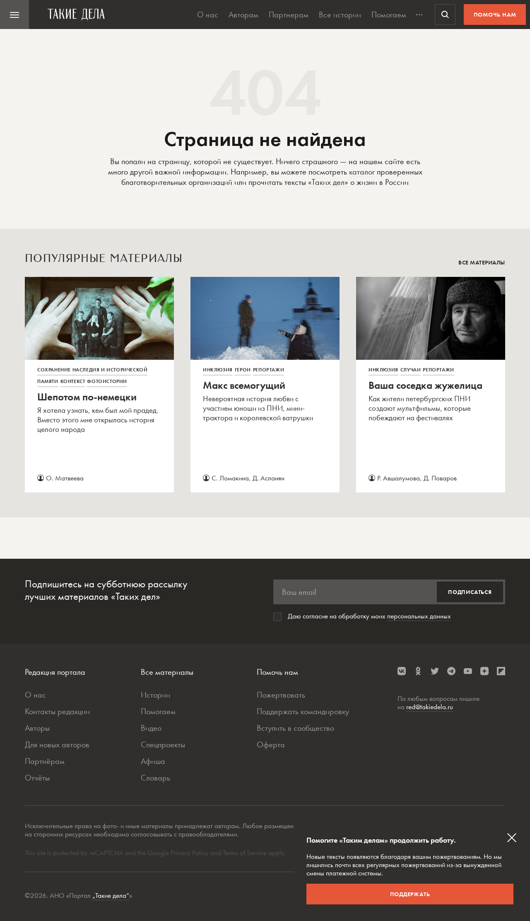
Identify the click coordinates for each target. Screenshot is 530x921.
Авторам (243, 14)
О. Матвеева (65, 477)
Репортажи (268, 369)
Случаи (410, 369)
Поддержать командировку (303, 711)
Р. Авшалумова (398, 477)
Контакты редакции (57, 711)
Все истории (340, 14)
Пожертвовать (281, 694)
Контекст (72, 381)
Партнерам (288, 14)
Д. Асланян (268, 477)
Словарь (155, 777)
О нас (207, 14)
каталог (362, 171)
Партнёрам (45, 761)
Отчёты (37, 777)
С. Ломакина (230, 477)
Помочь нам (495, 14)
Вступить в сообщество (295, 727)
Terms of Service (245, 852)
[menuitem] (14, 14)
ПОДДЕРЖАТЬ (410, 894)
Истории (155, 694)
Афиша (153, 761)
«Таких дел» (328, 182)
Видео (151, 727)
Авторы (37, 727)
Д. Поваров (440, 477)
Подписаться (470, 592)
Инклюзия (218, 369)
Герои (243, 369)
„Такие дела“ (110, 895)
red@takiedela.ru (429, 706)
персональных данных (419, 615)
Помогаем (388, 14)
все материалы (481, 262)
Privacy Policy (190, 852)
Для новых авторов (57, 744)
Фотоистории (107, 381)
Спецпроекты (163, 744)
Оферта (271, 744)
